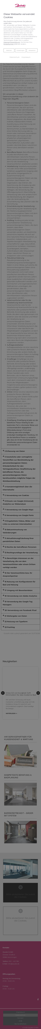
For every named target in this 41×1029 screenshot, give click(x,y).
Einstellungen (20, 50)
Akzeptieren (32, 50)
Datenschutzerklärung (12, 42)
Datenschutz (14, 57)
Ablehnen (9, 50)
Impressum (26, 57)
